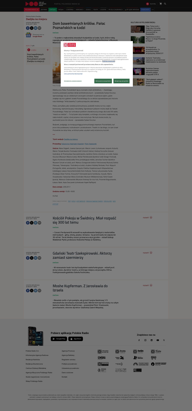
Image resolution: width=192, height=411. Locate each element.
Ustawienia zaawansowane (73, 81)
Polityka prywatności (108, 61)
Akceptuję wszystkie (121, 81)
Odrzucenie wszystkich (103, 81)
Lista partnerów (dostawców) (73, 74)
